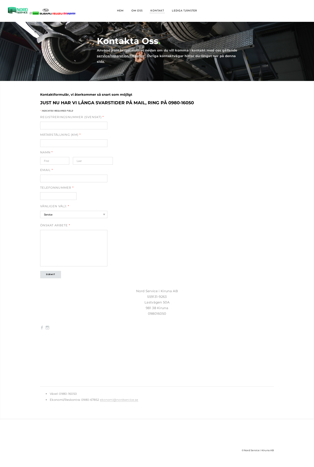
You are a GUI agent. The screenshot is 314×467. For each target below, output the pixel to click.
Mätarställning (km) (60, 134)
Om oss (136, 10)
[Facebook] (42, 327)
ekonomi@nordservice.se (119, 400)
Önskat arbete (55, 225)
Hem (120, 10)
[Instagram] (47, 327)
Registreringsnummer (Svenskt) (72, 117)
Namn (46, 152)
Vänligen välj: (54, 206)
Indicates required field (56, 111)
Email (46, 170)
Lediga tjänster (184, 10)
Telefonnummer (57, 187)
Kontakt (157, 10)
